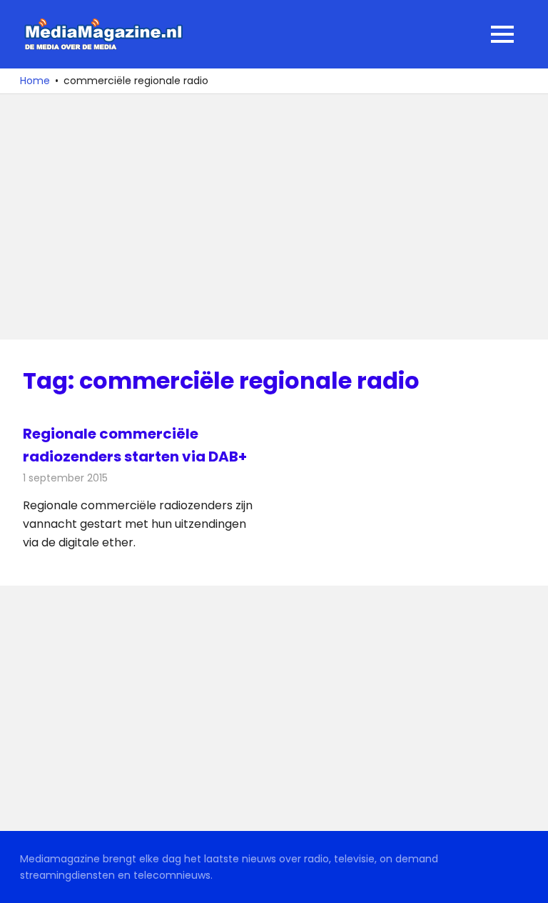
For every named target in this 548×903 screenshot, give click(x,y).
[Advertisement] (274, 217)
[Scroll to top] (526, 881)
